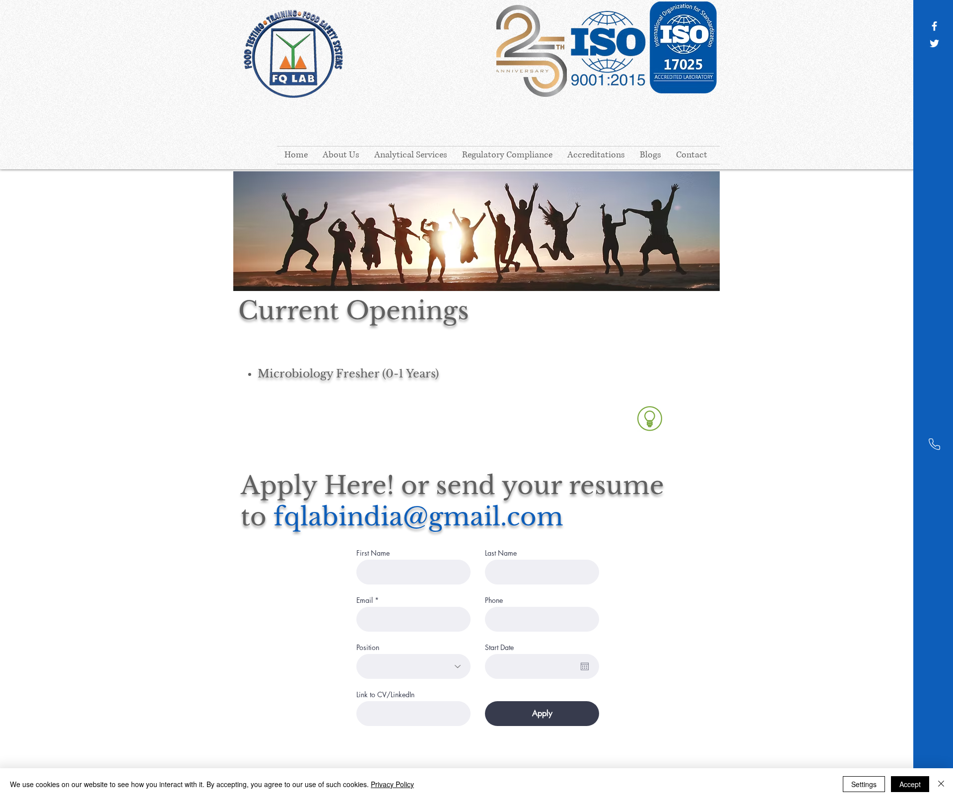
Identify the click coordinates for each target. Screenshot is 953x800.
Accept (910, 784)
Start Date (499, 647)
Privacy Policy (392, 784)
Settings (864, 784)
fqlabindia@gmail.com (418, 516)
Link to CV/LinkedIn (385, 694)
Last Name (501, 553)
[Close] (941, 784)
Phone (494, 600)
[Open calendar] (585, 666)
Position (367, 647)
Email (364, 600)
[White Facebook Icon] (934, 26)
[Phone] (934, 444)
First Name (373, 553)
